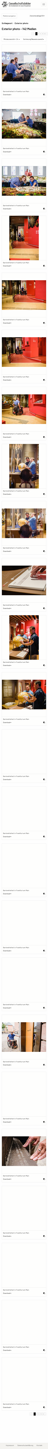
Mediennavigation (9, 16)
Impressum (11, 1445)
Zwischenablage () (36, 16)
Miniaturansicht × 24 (11, 39)
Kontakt (40, 1445)
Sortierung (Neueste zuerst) (33, 39)
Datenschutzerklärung (26, 1445)
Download (6, 95)
